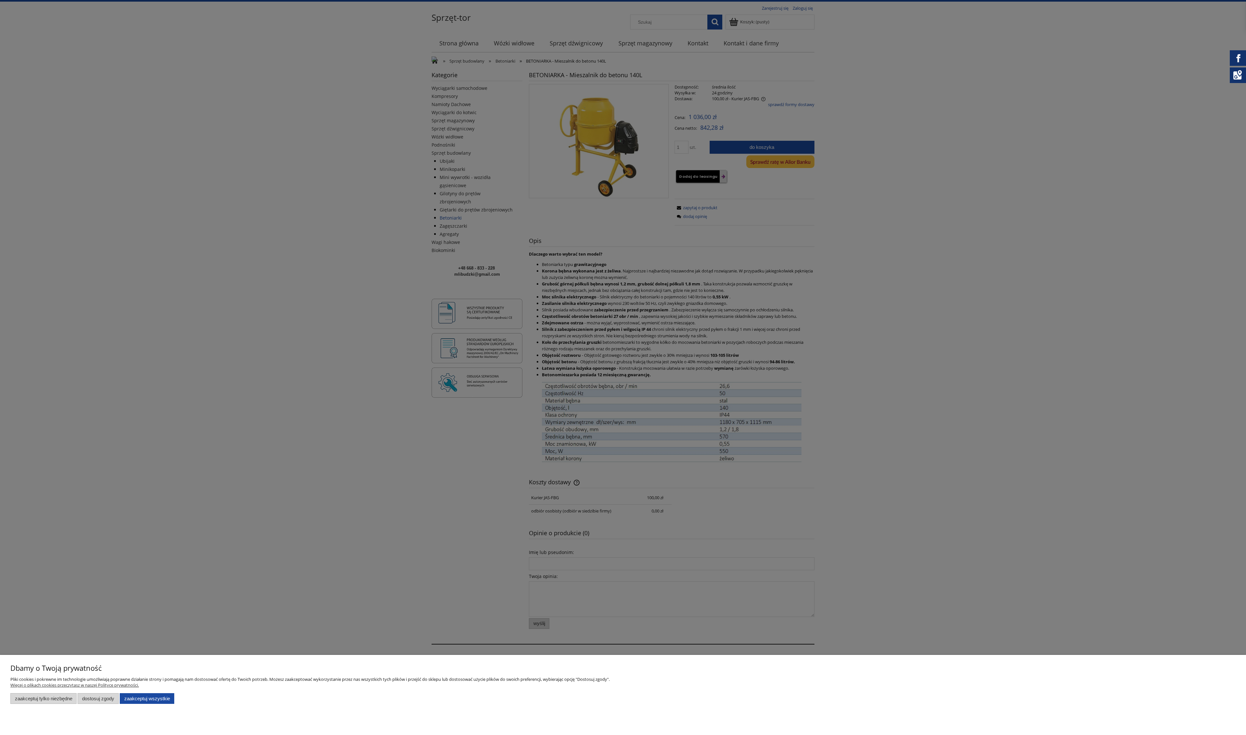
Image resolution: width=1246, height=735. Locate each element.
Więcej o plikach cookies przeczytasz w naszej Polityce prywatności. (74, 685)
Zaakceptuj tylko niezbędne (43, 698)
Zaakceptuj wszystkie (147, 698)
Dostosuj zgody (98, 698)
